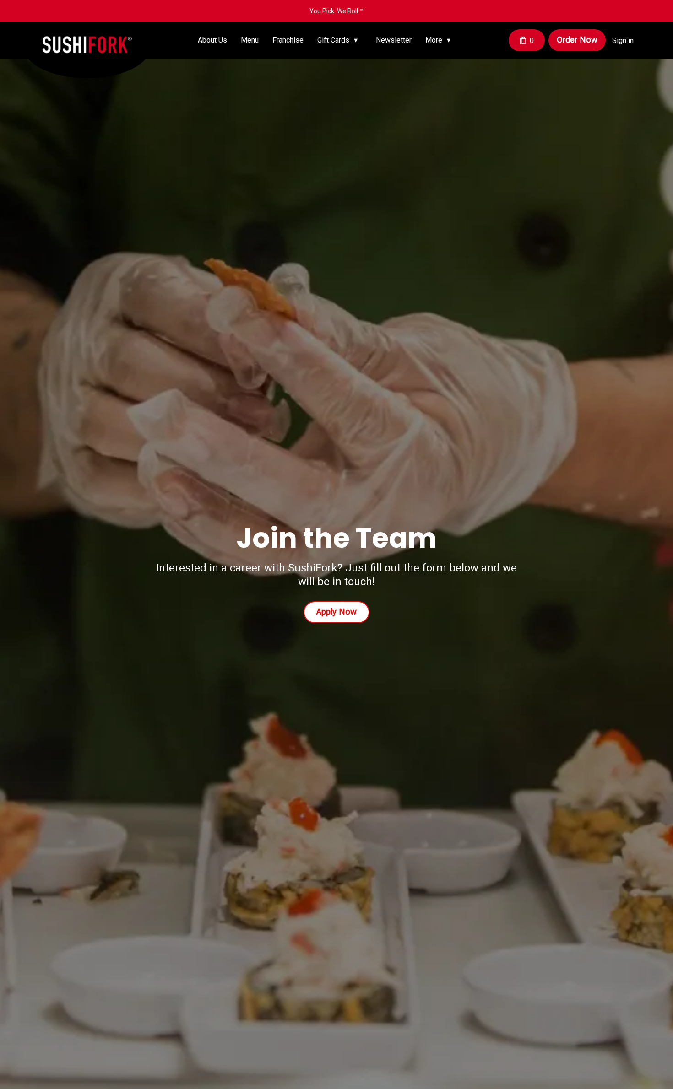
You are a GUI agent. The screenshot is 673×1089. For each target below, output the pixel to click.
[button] (339, 40)
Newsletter (394, 40)
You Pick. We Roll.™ (336, 11)
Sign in (623, 40)
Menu (250, 40)
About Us (212, 40)
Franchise (288, 40)
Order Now (577, 40)
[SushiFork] (94, 52)
